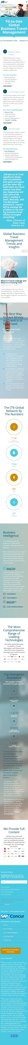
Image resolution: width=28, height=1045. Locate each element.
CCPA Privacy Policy (6, 894)
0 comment (16, 285)
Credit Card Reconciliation (15, 607)
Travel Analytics (12, 598)
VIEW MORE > (7, 86)
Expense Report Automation (11, 602)
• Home (4, 925)
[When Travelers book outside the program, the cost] (14, 979)
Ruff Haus (6, 904)
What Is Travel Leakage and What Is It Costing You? (13, 281)
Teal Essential (11, 9)
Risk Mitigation (10, 151)
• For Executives (7, 936)
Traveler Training (10, 120)
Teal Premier (7, 9)
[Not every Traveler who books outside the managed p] (14, 1015)
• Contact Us (6, 940)
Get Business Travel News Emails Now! (11, 951)
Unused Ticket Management (11, 568)
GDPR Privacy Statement (7, 892)
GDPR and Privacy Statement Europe (10, 889)
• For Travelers (7, 929)
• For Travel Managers (9, 933)
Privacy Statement (5, 887)
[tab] (14, 569)
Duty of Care (9, 112)
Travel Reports (11, 594)
